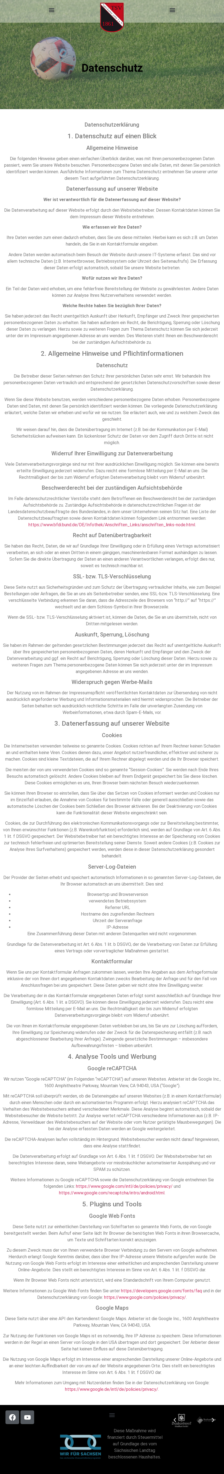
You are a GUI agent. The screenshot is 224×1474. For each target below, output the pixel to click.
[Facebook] (12, 1417)
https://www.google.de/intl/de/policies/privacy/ (111, 1389)
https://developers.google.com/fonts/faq (161, 1290)
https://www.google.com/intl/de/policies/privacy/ (124, 1186)
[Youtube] (27, 1417)
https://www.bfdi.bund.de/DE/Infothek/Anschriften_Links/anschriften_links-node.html (111, 524)
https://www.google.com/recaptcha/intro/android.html (111, 1192)
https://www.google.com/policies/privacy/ (145, 1297)
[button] (51, 9)
